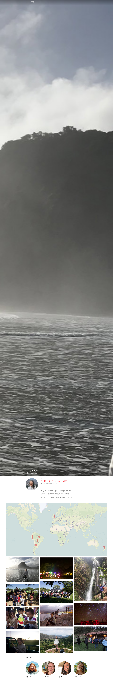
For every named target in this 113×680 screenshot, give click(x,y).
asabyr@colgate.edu (45, 486)
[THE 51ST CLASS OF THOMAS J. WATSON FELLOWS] (32, 2)
